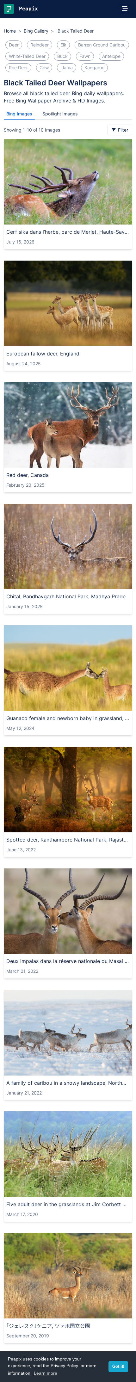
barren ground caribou (102, 44)
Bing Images (19, 113)
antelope (111, 56)
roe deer (18, 67)
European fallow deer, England (42, 353)
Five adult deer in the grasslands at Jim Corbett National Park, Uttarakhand (68, 1204)
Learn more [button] (45, 1373)
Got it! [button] (118, 1366)
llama (66, 67)
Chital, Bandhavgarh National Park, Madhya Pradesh (68, 596)
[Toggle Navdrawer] (125, 9)
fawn (84, 56)
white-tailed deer (27, 56)
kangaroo (94, 67)
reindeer (39, 44)
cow (44, 67)
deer (14, 44)
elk (63, 44)
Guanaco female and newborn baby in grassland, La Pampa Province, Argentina (68, 718)
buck (62, 56)
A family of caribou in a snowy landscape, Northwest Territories (68, 1083)
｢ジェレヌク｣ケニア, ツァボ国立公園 (48, 1326)
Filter (122, 130)
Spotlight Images (60, 113)
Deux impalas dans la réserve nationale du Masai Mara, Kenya (68, 961)
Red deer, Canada (27, 475)
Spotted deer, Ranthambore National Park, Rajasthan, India (68, 839)
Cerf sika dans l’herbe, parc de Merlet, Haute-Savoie (68, 232)
